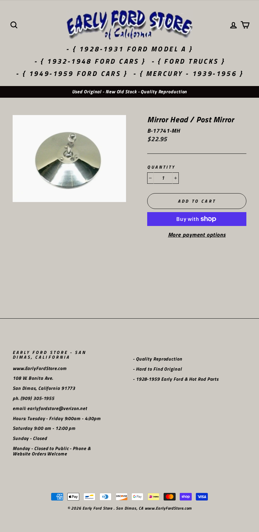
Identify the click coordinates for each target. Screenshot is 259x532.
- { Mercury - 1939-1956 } (188, 73)
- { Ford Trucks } (188, 61)
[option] (129, 92)
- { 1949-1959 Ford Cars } (71, 73)
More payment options (197, 235)
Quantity (161, 167)
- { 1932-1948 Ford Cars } (89, 61)
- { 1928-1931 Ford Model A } (129, 48)
